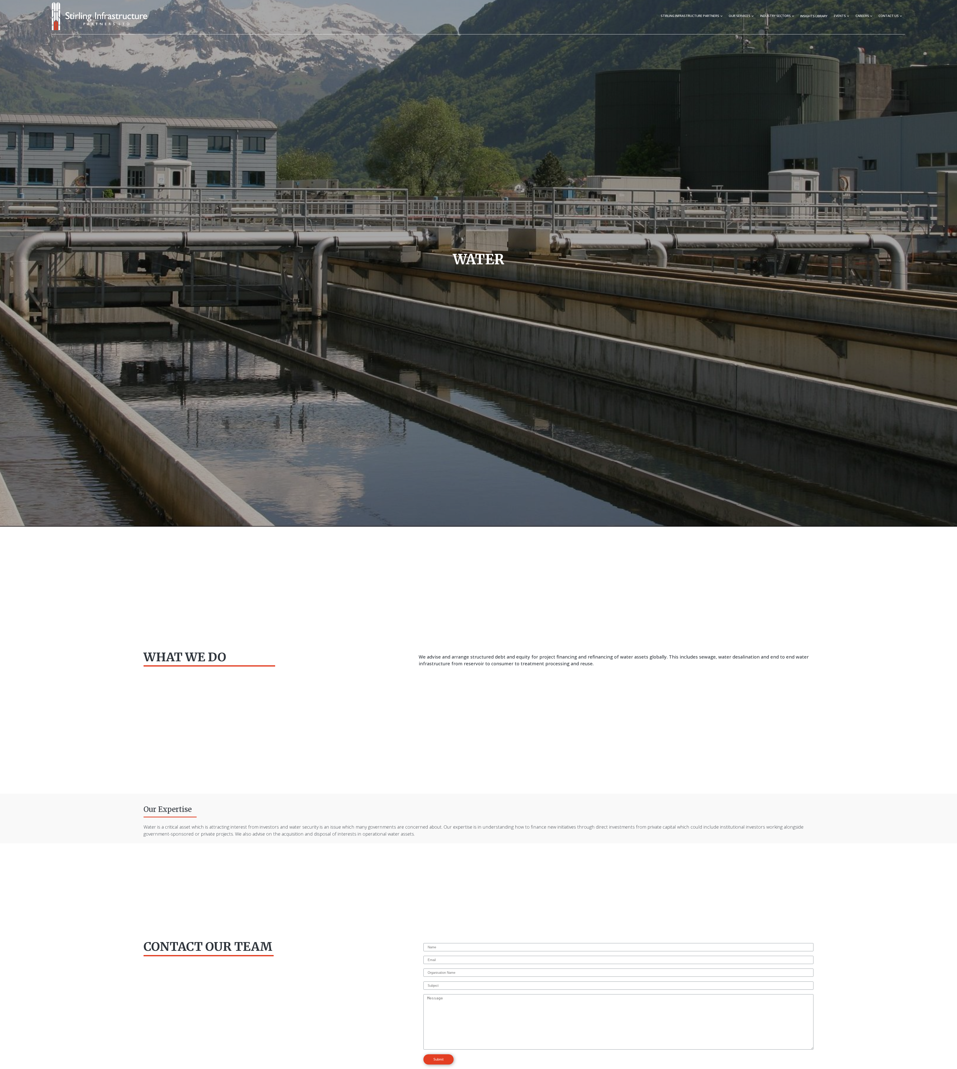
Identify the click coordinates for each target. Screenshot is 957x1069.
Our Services (739, 15)
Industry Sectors (775, 15)
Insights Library (813, 16)
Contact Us (888, 15)
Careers (862, 15)
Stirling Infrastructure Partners (690, 15)
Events (840, 15)
